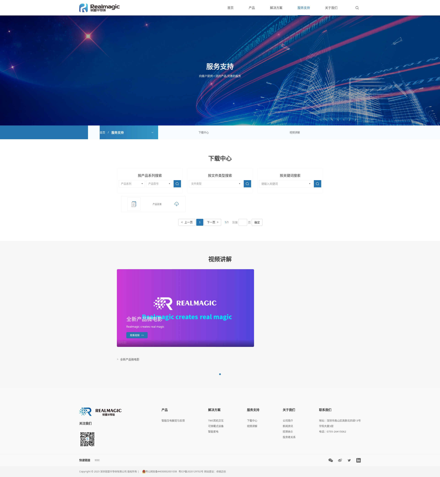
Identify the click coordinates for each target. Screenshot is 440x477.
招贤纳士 (288, 431)
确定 (257, 222)
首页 (230, 8)
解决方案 (276, 8)
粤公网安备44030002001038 (161, 471)
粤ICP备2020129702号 (191, 471)
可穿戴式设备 (216, 426)
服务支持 (304, 8)
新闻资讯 (288, 426)
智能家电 (213, 431)
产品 (252, 8)
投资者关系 (289, 437)
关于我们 (331, 8)
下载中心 (204, 132)
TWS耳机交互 (216, 420)
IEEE (97, 460)
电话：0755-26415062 (332, 431)
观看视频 (137, 335)
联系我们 (325, 410)
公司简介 (288, 420)
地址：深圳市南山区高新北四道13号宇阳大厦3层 (340, 423)
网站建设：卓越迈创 (215, 471)
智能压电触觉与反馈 (173, 420)
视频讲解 (295, 132)
